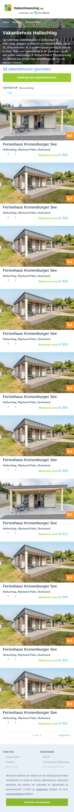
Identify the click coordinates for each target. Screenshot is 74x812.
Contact (10, 761)
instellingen (42, 789)
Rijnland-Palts (27, 149)
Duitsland (44, 149)
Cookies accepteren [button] (37, 802)
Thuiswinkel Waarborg (56, 761)
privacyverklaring (15, 794)
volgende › (64, 735)
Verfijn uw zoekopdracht (37, 77)
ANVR (46, 756)
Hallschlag (10, 149)
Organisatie (12, 756)
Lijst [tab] (9, 92)
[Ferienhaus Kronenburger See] (37, 120)
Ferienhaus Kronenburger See (30, 144)
